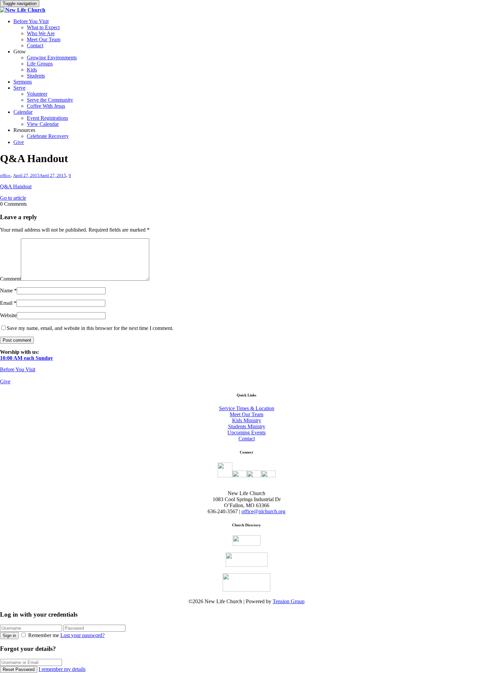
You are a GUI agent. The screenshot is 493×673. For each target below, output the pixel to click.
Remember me (43, 635)
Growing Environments (52, 57)
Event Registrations (47, 118)
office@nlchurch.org (263, 511)
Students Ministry (246, 426)
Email (6, 303)
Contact (35, 45)
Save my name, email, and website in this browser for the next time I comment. (90, 328)
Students (36, 76)
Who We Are (41, 33)
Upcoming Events (246, 432)
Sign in (9, 635)
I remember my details (62, 669)
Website (8, 315)
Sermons (22, 82)
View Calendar (43, 124)
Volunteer (37, 94)
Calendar (23, 112)
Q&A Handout (16, 186)
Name (6, 290)
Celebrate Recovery (48, 136)
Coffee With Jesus (46, 106)
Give (18, 142)
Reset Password (19, 669)
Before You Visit (31, 21)
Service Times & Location (246, 408)
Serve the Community (50, 100)
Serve (19, 88)
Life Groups (40, 63)
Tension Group (289, 601)
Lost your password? (82, 635)
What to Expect (43, 27)
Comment (10, 279)
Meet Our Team (43, 39)
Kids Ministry (246, 420)
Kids (32, 70)
